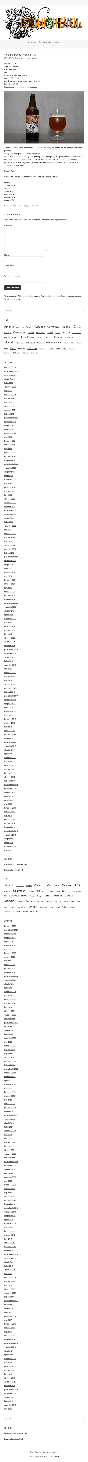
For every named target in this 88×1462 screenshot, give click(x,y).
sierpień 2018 (9, 703)
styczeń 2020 (9, 638)
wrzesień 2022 (10, 514)
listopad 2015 (9, 827)
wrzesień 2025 (10, 375)
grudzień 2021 (10, 549)
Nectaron (40, 343)
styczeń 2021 (9, 591)
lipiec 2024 (8, 429)
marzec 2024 (9, 444)
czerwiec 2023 (10, 479)
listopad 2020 (9, 599)
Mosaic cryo (20, 343)
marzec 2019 (9, 676)
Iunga (32, 337)
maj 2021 (8, 576)
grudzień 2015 (10, 823)
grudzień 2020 (10, 595)
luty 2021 (8, 587)
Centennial (53, 326)
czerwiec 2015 (10, 846)
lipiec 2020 (8, 614)
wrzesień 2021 (10, 560)
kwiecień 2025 (10, 394)
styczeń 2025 (9, 406)
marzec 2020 (9, 630)
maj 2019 (8, 668)
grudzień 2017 (10, 734)
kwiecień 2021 (10, 580)
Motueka (30, 342)
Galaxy (66, 332)
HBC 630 (15, 337)
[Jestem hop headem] (44, 37)
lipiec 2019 (8, 661)
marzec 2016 (9, 811)
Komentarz (9, 225)
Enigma (50, 332)
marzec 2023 (9, 491)
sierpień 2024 (9, 425)
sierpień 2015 (9, 838)
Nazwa (7, 255)
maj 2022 (8, 529)
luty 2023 (8, 495)
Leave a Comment (32, 58)
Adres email (9, 265)
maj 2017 (8, 761)
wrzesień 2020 (10, 607)
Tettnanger (72, 349)
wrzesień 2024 (10, 421)
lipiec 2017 (8, 753)
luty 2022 (8, 541)
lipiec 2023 (8, 475)
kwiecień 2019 (10, 672)
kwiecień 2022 (10, 533)
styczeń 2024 (9, 452)
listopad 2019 (9, 645)
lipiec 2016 (8, 796)
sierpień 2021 (9, 564)
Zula (37, 353)
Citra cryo (7, 333)
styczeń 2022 (9, 545)
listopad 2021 (9, 553)
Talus (64, 348)
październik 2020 (11, 603)
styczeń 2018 (9, 730)
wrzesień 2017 (10, 746)
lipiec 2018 (8, 707)
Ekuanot (31, 333)
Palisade (66, 343)
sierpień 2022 (9, 518)
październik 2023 (11, 464)
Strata (51, 348)
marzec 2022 (9, 537)
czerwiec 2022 (10, 526)
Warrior (25, 352)
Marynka (69, 336)
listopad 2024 (9, 414)
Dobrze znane (17, 206)
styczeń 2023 (9, 498)
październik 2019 (11, 649)
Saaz (6, 349)
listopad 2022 (9, 506)
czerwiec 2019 (10, 665)
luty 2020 (8, 634)
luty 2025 (8, 402)
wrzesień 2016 (10, 788)
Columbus (19, 332)
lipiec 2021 (8, 568)
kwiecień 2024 (10, 441)
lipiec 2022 (8, 522)
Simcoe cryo (43, 349)
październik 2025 (11, 371)
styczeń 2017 (9, 777)
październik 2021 (11, 556)
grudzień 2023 (10, 456)
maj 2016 (8, 804)
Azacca (29, 327)
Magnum (58, 336)
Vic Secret (16, 352)
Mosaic (9, 342)
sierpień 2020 (9, 610)
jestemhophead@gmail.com (15, 864)
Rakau (72, 343)
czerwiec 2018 (10, 711)
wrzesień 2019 (10, 653)
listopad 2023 (9, 460)
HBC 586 (7, 337)
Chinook (66, 326)
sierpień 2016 (9, 792)
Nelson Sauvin (54, 342)
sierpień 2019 (9, 657)
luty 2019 (8, 680)
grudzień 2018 (10, 688)
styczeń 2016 (9, 819)
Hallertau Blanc (76, 333)
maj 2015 (8, 850)
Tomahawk (34, 206)
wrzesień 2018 (10, 699)
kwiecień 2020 (10, 626)
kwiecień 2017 (10, 765)
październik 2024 (11, 417)
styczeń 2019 (9, 684)
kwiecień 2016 (10, 807)
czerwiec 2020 (10, 618)
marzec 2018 (9, 723)
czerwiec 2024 (10, 433)
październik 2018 (11, 695)
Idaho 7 (24, 336)
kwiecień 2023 (10, 487)
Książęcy (39, 337)
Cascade (39, 327)
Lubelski (48, 337)
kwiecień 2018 (10, 719)
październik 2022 (11, 510)
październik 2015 (11, 831)
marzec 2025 (9, 398)
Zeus (32, 353)
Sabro (13, 348)
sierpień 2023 (9, 471)
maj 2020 (8, 622)
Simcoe (32, 348)
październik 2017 (11, 742)
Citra (77, 326)
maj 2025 (8, 390)
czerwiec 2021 (10, 572)
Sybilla (58, 349)
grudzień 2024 (10, 410)
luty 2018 (8, 726)
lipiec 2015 (8, 842)
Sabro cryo (21, 349)
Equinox (57, 333)
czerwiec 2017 (10, 757)
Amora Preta (20, 327)
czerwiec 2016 (10, 800)
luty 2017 (8, 773)
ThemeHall (55, 1456)
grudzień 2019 (10, 641)
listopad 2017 (9, 738)
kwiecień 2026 (10, 367)
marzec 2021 (9, 583)
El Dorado (40, 332)
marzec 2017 (9, 769)
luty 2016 (8, 815)
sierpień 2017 (9, 750)
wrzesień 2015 (10, 835)
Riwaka (79, 343)
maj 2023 (8, 483)
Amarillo (9, 327)
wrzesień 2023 (10, 468)
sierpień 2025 (9, 379)
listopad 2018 (9, 692)
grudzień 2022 (10, 502)
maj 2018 (8, 715)
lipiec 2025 (8, 383)
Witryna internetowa (12, 276)
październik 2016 (11, 784)
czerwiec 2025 (10, 386)
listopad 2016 (9, 780)
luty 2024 (8, 448)
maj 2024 (8, 437)
